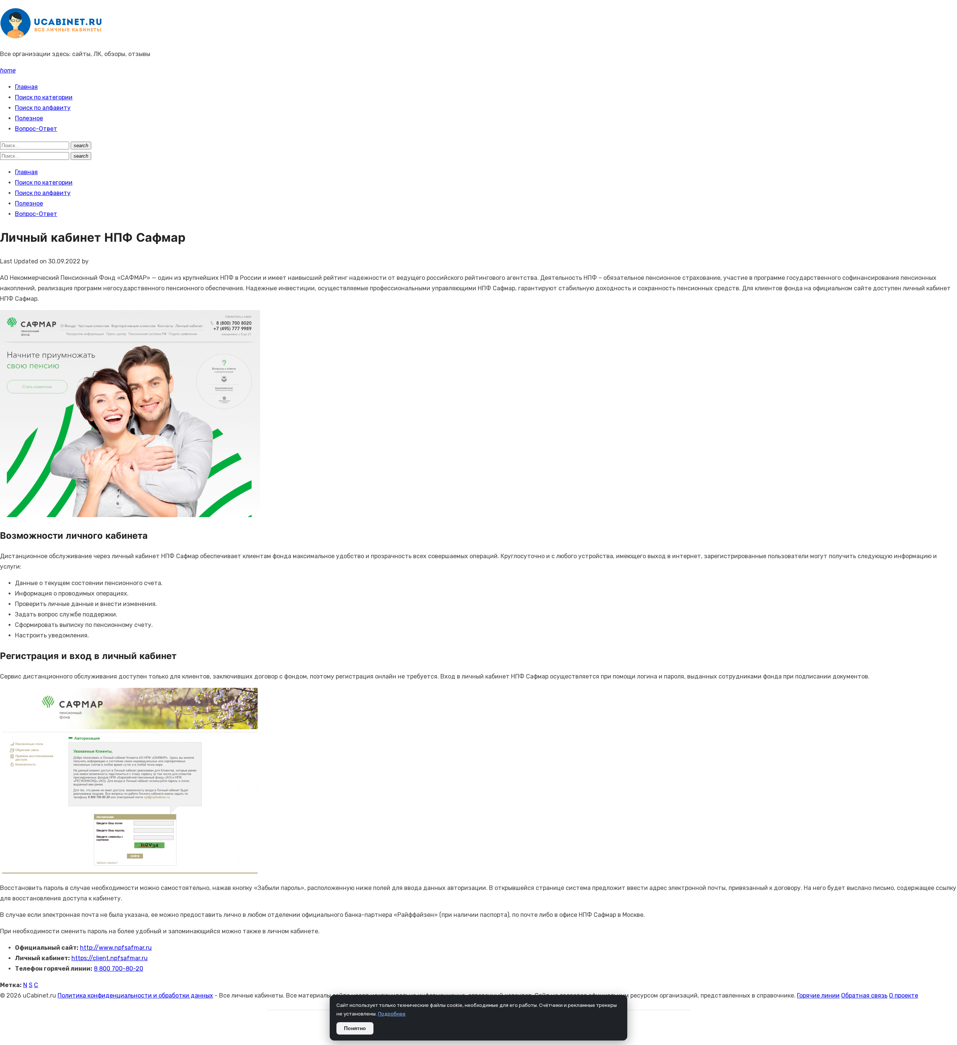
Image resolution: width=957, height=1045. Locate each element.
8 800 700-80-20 (118, 968)
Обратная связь (864, 995)
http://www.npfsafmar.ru (116, 947)
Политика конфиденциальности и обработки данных (135, 995)
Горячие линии (818, 995)
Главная (26, 86)
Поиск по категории (44, 97)
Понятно (355, 1028)
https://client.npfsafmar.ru (109, 958)
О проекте (903, 995)
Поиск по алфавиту (43, 107)
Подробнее (392, 1014)
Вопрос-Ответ (36, 128)
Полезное (29, 118)
